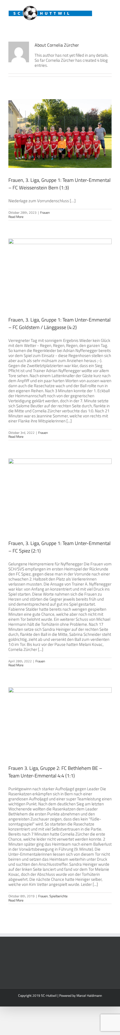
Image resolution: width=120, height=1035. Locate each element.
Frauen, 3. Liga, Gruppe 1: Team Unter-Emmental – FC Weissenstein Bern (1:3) (59, 183)
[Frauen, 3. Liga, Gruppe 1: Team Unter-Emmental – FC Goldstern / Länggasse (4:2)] (60, 273)
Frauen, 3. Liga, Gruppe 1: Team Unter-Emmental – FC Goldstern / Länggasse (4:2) (59, 323)
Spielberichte (58, 896)
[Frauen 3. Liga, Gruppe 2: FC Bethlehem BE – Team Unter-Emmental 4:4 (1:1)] (60, 721)
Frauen (45, 212)
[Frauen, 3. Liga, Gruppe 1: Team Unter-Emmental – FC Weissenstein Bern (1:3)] (60, 133)
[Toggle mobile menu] (109, 8)
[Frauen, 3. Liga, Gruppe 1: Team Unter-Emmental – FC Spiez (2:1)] (60, 494)
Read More (15, 216)
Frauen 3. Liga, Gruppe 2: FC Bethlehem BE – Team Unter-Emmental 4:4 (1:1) (55, 771)
